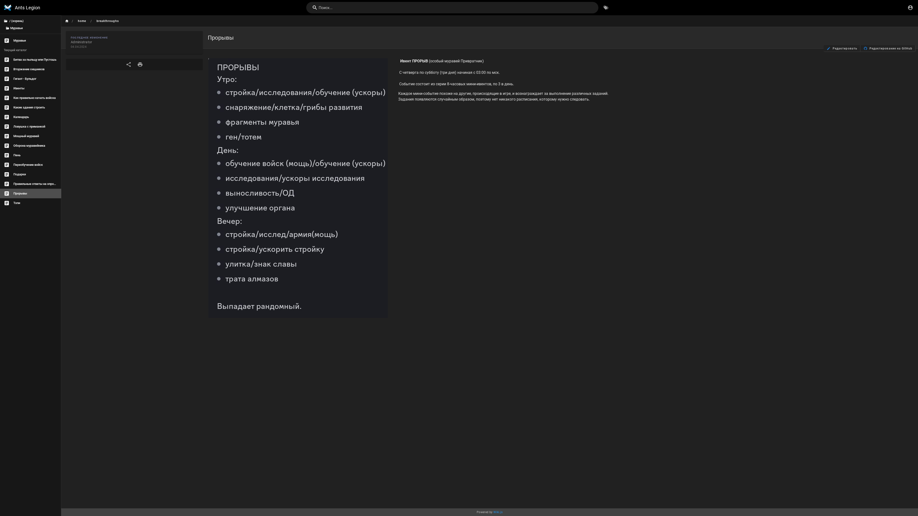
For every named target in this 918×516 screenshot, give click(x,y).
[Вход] (910, 7)
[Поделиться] (128, 64)
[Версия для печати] (140, 64)
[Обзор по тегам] (606, 7)
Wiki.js (498, 512)
